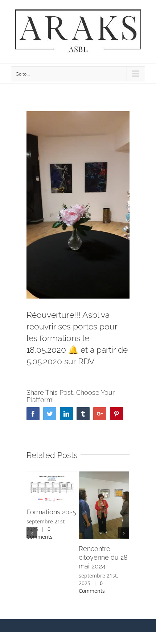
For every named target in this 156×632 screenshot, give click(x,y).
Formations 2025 (51, 512)
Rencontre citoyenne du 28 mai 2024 (103, 557)
